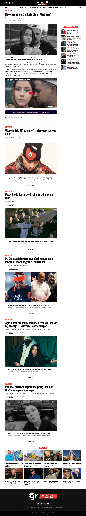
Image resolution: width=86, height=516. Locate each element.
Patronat (28, 507)
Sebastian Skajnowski (13, 269)
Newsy (21, 7)
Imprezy (49, 7)
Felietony (39, 7)
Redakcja (11, 21)
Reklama (33, 507)
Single (25, 7)
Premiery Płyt (56, 7)
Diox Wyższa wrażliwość (16, 117)
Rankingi (44, 7)
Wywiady (34, 7)
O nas (24, 507)
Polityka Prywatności (59, 507)
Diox (9, 117)
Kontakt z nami (63, 7)
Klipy (30, 7)
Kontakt (37, 507)
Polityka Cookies (49, 507)
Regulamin (43, 507)
